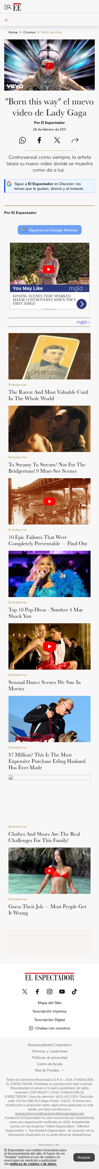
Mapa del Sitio (50, 1003)
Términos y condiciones (49, 1051)
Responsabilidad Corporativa (49, 1045)
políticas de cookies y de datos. (33, 1164)
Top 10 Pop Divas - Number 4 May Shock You (45, 612)
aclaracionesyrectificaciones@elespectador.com (49, 1114)
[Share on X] (57, 141)
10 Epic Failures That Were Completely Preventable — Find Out (47, 540)
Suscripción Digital (49, 1020)
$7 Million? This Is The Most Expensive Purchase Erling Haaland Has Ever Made (47, 761)
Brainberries (17, 385)
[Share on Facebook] (39, 141)
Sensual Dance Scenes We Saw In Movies (44, 685)
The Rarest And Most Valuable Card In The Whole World (48, 395)
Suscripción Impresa (49, 1011)
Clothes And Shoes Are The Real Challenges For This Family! (44, 837)
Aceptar (84, 1157)
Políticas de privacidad (49, 1058)
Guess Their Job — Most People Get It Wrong (47, 909)
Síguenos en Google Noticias (53, 229)
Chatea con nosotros (52, 1028)
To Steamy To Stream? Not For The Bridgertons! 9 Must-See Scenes (47, 467)
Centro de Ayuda (49, 1064)
